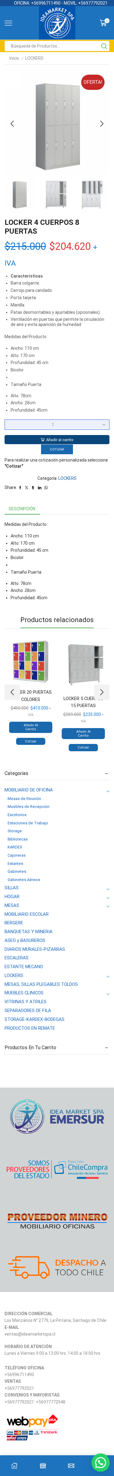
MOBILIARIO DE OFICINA (29, 790)
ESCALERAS (17, 958)
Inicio (14, 58)
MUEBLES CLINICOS (24, 993)
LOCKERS (34, 58)
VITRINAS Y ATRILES (26, 1001)
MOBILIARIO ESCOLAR (27, 914)
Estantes (15, 863)
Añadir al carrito (60, 439)
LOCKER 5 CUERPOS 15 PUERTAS (83, 702)
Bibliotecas (18, 839)
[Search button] (104, 46)
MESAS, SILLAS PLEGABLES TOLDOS (41, 984)
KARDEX (15, 847)
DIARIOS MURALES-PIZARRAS (35, 949)
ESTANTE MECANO (24, 966)
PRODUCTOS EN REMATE (30, 1028)
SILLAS (12, 887)
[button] (12, 123)
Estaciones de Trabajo (28, 823)
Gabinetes (17, 871)
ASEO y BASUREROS (25, 940)
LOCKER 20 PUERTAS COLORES (31, 695)
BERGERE (14, 923)
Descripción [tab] (22, 508)
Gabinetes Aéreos (24, 879)
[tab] (22, 509)
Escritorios (17, 814)
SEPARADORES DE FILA (28, 1010)
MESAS (12, 905)
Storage (15, 831)
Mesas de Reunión (24, 798)
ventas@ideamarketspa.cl (30, 1334)
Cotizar (57, 449)
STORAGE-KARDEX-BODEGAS (34, 1019)
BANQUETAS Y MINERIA (29, 931)
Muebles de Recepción (29, 806)
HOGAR (12, 896)
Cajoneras (17, 855)
